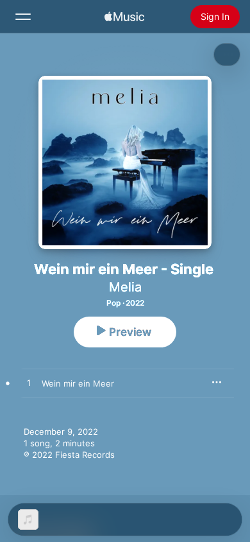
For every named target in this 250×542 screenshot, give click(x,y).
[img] (124, 16)
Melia (125, 287)
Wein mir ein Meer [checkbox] (78, 383)
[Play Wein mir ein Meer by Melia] (29, 383)
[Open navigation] (23, 17)
